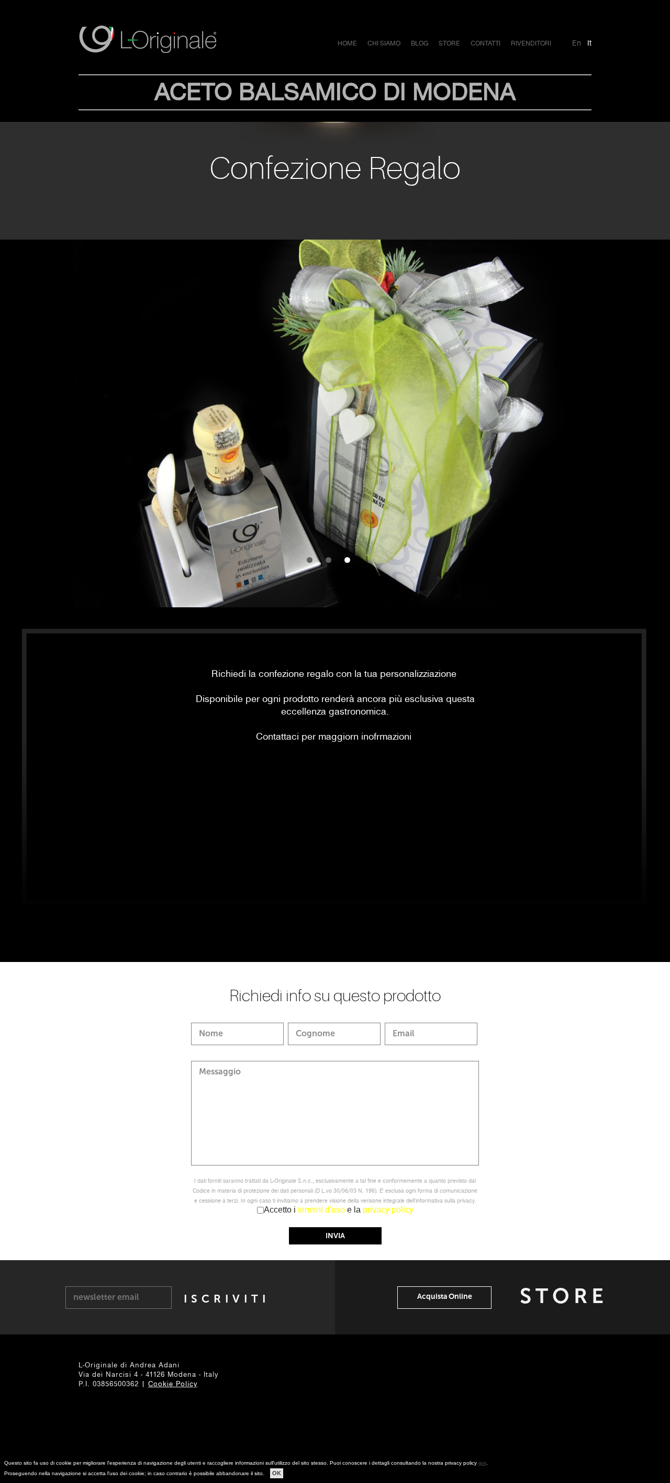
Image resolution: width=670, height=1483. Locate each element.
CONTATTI (485, 43)
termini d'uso (321, 1209)
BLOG (419, 43)
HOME (347, 43)
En (576, 43)
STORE (449, 43)
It (589, 43)
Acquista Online (444, 1296)
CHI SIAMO (383, 43)
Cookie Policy (172, 1383)
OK (276, 1473)
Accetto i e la (339, 1209)
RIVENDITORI (531, 43)
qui (482, 1463)
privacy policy (388, 1209)
